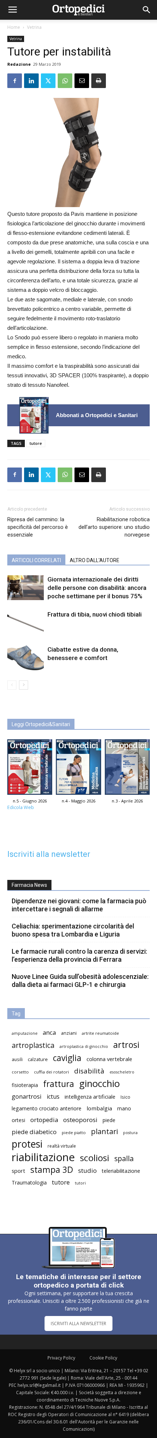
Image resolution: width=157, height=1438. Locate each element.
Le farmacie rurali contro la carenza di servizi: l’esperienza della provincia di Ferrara (79, 955)
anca (49, 1032)
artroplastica (33, 1045)
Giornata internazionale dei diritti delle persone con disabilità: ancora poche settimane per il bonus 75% (96, 588)
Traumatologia (29, 1182)
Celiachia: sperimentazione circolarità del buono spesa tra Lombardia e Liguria (73, 930)
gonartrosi (27, 1096)
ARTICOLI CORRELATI (36, 560)
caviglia (67, 1058)
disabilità (89, 1071)
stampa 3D (51, 1170)
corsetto (20, 1072)
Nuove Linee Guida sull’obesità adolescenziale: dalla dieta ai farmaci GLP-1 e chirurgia (80, 980)
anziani (69, 1033)
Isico (125, 1097)
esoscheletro (122, 1072)
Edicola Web (20, 807)
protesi (27, 1144)
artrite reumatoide (100, 1033)
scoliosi (94, 1158)
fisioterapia (25, 1085)
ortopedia (44, 1120)
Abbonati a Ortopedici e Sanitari (97, 415)
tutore (36, 443)
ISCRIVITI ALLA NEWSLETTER (78, 1323)
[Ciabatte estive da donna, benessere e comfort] (25, 658)
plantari (104, 1131)
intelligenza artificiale (90, 1096)
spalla (124, 1158)
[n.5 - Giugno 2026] (34, 415)
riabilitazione (43, 1157)
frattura (58, 1084)
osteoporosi (80, 1120)
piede (109, 1120)
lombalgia (99, 1108)
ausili (17, 1059)
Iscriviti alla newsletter (48, 854)
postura (130, 1132)
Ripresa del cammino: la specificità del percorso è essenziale (37, 527)
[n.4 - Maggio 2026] (78, 769)
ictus (53, 1097)
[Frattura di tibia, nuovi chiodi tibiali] (25, 623)
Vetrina (34, 27)
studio (87, 1170)
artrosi (126, 1045)
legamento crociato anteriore (46, 1108)
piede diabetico (34, 1132)
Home (13, 27)
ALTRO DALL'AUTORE (94, 560)
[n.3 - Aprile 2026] (127, 769)
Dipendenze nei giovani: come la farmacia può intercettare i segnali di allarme (79, 905)
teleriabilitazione (121, 1170)
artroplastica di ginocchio (84, 1046)
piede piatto (74, 1132)
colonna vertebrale (109, 1059)
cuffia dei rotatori (51, 1072)
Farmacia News (29, 885)
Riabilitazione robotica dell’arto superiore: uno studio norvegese (114, 527)
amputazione (25, 1033)
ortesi (18, 1120)
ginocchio (99, 1083)
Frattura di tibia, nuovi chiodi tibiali (94, 614)
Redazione (19, 64)
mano (124, 1108)
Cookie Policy (103, 1358)
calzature (38, 1059)
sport (18, 1170)
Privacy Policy (61, 1358)
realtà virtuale (61, 1146)
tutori (80, 1183)
